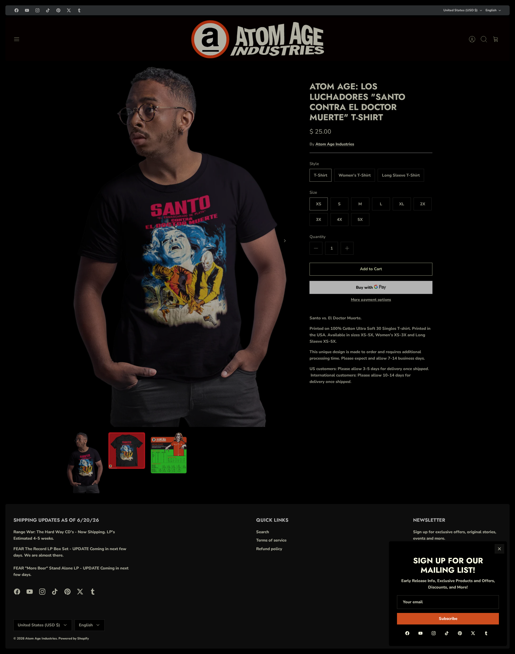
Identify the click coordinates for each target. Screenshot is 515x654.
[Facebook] (407, 633)
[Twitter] (473, 633)
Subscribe (448, 618)
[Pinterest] (460, 633)
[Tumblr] (486, 633)
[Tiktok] (447, 633)
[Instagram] (433, 633)
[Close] (499, 549)
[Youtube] (420, 633)
